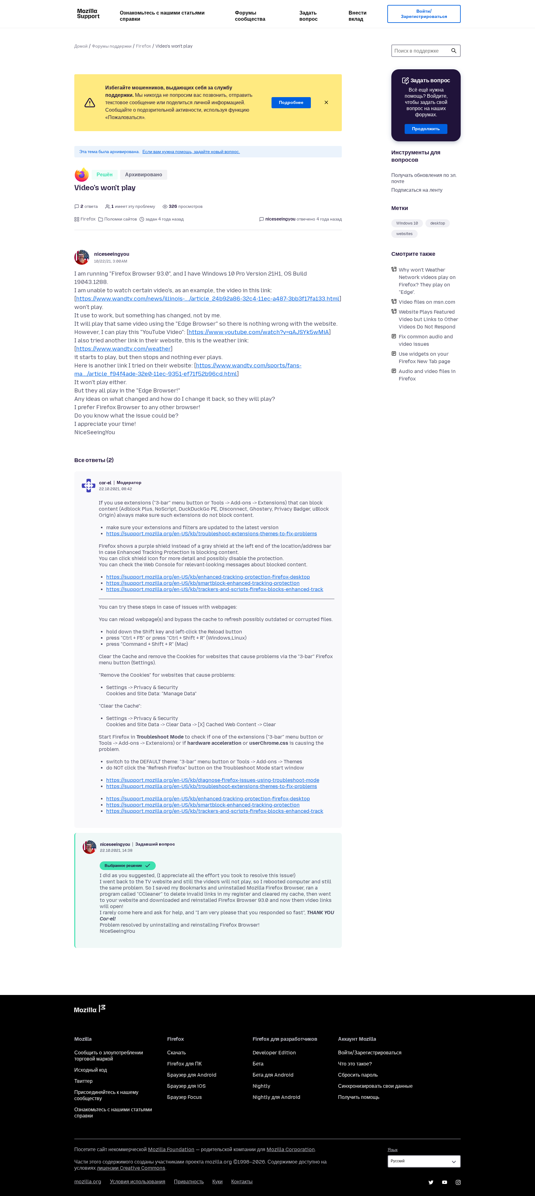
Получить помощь (358, 1097)
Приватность (189, 1182)
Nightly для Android (276, 1097)
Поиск (454, 51)
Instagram (458, 1182)
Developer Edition (274, 1053)
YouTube (444, 1182)
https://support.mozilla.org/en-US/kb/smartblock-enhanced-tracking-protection (203, 583)
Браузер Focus (184, 1097)
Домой (81, 46)
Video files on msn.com (427, 302)
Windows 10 (407, 223)
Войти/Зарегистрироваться (424, 14)
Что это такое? (355, 1064)
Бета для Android (273, 1075)
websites (404, 234)
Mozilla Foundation (171, 1149)
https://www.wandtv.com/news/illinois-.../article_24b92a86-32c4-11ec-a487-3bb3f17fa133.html (207, 298)
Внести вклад (358, 16)
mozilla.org (87, 1182)
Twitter (430, 1182)
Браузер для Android (191, 1075)
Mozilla (89, 1010)
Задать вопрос (308, 16)
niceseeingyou (111, 254)
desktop (437, 223)
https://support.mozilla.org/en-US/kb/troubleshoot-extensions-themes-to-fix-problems (211, 534)
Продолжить (426, 128)
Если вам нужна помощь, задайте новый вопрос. (191, 151)
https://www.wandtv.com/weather (123, 348)
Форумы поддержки (112, 46)
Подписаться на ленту (416, 190)
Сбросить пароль (358, 1075)
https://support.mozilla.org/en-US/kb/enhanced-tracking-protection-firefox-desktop (208, 577)
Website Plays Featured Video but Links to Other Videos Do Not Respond (428, 319)
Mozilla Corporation (291, 1149)
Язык (393, 1149)
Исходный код (90, 1070)
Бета (258, 1064)
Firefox (143, 46)
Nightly (261, 1086)
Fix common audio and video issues (426, 340)
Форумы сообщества (250, 16)
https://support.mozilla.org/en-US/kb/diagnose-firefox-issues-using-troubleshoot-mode (212, 780)
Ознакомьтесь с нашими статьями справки (162, 16)
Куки (217, 1182)
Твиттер (83, 1081)
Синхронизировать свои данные (375, 1086)
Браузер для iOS (186, 1086)
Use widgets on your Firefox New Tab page (424, 357)
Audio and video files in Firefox (427, 375)
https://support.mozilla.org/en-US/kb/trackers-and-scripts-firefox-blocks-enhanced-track (214, 589)
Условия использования (137, 1182)
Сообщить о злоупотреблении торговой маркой (108, 1056)
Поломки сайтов (120, 219)
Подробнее (291, 102)
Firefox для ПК (184, 1064)
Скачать (176, 1053)
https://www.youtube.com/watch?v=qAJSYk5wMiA (259, 332)
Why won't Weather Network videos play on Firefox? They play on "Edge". (427, 281)
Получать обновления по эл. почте (424, 178)
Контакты (242, 1182)
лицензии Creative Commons (131, 1168)
